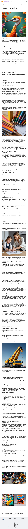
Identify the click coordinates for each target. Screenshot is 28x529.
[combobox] (18, 1)
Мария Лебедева (4, 10)
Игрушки (5, 4)
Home (2, 4)
